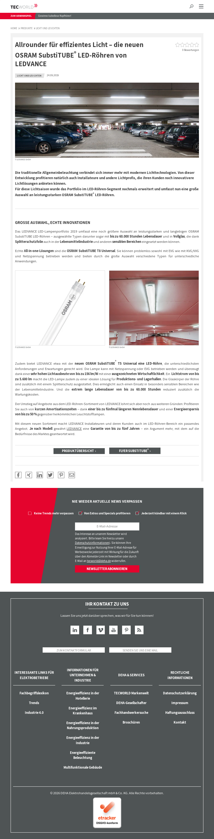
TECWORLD (29, 6)
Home (14, 28)
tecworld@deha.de (99, 561)
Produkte (27, 28)
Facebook (87, 630)
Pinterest (126, 630)
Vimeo (100, 630)
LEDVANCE (74, 428)
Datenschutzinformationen (92, 543)
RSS (139, 630)
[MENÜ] (201, 6)
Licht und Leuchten (48, 28)
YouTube (113, 630)
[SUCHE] (191, 6)
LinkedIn (74, 630)
